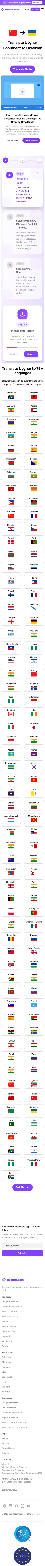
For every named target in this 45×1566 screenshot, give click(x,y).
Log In (27, 9)
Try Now (35, 3)
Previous (14, 354)
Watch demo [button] (12, 140)
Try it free (35, 9)
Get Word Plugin (31, 140)
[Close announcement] (42, 2)
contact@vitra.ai (9, 1490)
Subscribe (22, 1253)
